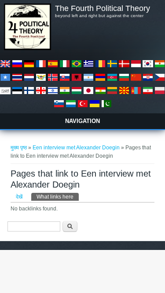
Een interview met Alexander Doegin (76, 148)
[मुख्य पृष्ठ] (27, 48)
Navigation (82, 121)
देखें (19, 197)
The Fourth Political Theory (102, 8)
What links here (58, 197)
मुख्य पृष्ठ (19, 148)
